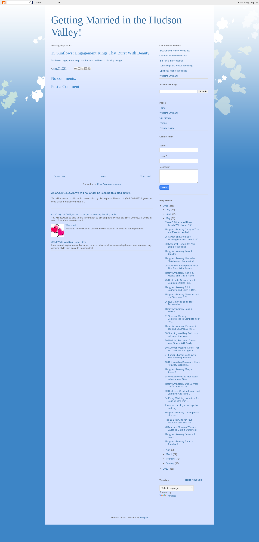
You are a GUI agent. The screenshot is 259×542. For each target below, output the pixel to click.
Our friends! (165, 118)
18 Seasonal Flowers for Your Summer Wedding (180, 245)
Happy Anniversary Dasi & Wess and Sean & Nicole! (181, 385)
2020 (166, 468)
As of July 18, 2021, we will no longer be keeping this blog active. (91, 192)
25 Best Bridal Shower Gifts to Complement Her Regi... (180, 281)
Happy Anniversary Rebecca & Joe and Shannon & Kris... (180, 327)
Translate (171, 495)
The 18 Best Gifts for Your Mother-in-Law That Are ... (179, 421)
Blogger (144, 517)
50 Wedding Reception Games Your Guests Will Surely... (180, 342)
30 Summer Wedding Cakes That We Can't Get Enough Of (182, 349)
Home (103, 176)
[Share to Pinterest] (89, 68)
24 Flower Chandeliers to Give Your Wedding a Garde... (180, 356)
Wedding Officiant (168, 76)
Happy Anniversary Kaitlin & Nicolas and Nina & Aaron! (180, 274)
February (171, 458)
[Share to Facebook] (85, 68)
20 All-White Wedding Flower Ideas (69, 242)
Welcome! (71, 225)
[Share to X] (82, 68)
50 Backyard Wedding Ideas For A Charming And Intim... (182, 392)
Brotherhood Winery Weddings (174, 50)
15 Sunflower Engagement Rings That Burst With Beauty (181, 267)
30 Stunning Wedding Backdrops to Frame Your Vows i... (181, 334)
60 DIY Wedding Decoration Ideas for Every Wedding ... (182, 363)
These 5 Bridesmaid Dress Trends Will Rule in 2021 (179, 223)
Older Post (145, 176)
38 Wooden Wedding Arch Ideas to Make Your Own (181, 378)
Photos (163, 123)
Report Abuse (193, 479)
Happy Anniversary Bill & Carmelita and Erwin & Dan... (181, 288)
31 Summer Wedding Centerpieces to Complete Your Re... (182, 319)
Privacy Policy (166, 128)
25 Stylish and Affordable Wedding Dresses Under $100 (181, 238)
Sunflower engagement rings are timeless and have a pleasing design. (87, 60)
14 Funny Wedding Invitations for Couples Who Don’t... (182, 399)
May (168, 218)
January (170, 463)
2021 (166, 205)
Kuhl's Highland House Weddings (176, 65)
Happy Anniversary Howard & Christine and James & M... (180, 260)
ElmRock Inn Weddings (171, 60)
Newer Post (60, 176)
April (168, 450)
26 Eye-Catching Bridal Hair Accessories (179, 303)
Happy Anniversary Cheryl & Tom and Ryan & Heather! (182, 231)
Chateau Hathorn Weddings (173, 55)
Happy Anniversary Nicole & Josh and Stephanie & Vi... (182, 296)
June (169, 214)
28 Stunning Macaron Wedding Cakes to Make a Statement (180, 428)
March (169, 454)
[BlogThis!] (79, 68)
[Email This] (75, 68)
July (168, 209)
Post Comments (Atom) (109, 184)
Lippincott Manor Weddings (173, 70)
